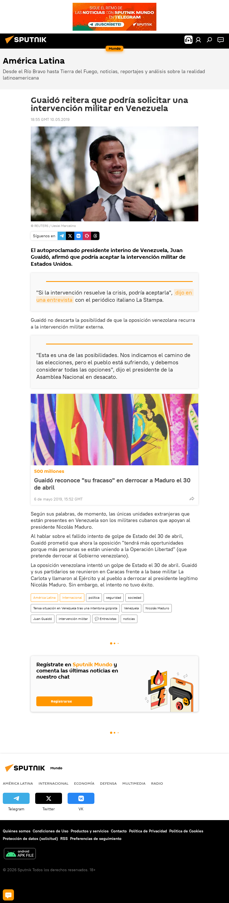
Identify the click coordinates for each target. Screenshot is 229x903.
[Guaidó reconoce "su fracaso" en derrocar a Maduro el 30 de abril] (114, 429)
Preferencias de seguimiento (95, 838)
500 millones (49, 471)
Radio (157, 783)
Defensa (108, 783)
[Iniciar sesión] (198, 39)
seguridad (113, 597)
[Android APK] (20, 854)
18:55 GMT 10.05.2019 (50, 119)
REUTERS (41, 226)
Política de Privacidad (148, 830)
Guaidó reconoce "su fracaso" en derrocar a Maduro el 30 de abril (112, 483)
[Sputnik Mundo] (27, 44)
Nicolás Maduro (157, 608)
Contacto (119, 830)
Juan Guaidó (42, 619)
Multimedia (133, 783)
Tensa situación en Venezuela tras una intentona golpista (75, 608)
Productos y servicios (90, 830)
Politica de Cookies (186, 830)
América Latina (44, 597)
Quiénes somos (16, 830)
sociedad (134, 597)
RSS (64, 838)
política (94, 597)
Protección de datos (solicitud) (30, 838)
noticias (129, 619)
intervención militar (73, 619)
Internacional (72, 597)
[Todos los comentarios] (8, 894)
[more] (191, 498)
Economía (84, 783)
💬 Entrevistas (105, 619)
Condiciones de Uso (50, 830)
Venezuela (131, 608)
